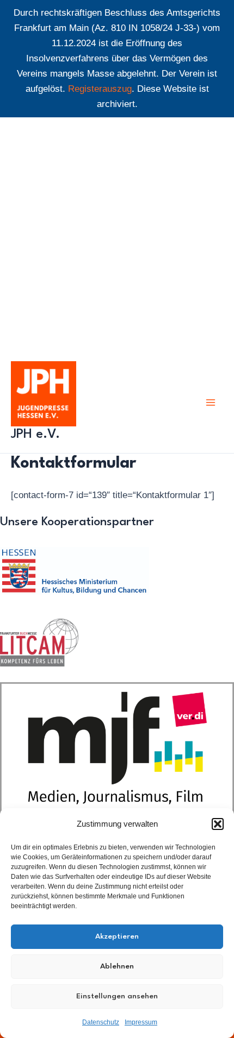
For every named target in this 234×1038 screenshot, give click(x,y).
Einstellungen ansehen (117, 996)
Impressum (141, 1022)
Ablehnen (117, 966)
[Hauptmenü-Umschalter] (211, 402)
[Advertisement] (117, 235)
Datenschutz (100, 1022)
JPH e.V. (35, 434)
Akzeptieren (117, 936)
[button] (217, 824)
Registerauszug (100, 89)
